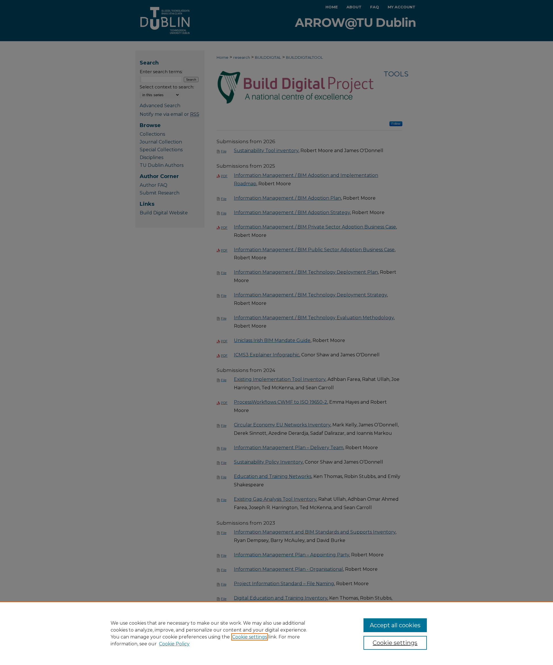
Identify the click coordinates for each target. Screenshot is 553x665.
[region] (276, 633)
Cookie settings (249, 637)
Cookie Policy (174, 644)
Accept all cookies (395, 625)
